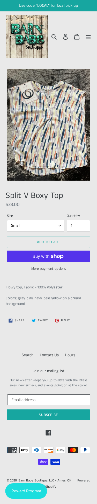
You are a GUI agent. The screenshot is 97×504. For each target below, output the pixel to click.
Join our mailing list (48, 371)
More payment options (48, 268)
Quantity (73, 215)
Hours (70, 355)
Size (10, 215)
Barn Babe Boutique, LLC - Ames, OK (44, 480)
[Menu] (88, 36)
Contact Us (49, 355)
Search (28, 355)
